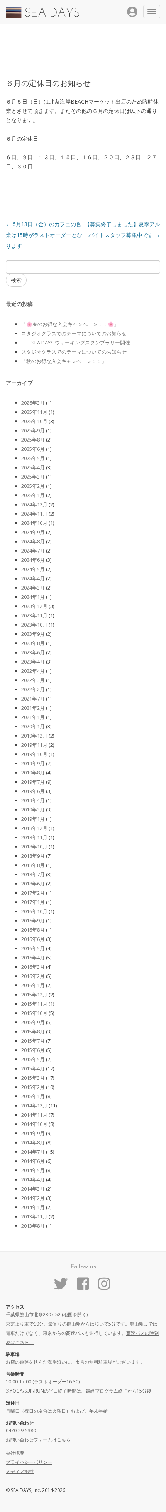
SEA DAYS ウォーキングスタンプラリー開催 (75, 342)
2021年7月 (33, 698)
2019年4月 (33, 800)
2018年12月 (34, 828)
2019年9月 (33, 763)
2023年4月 (33, 661)
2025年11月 (34, 411)
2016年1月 (33, 985)
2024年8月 (33, 541)
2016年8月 (33, 929)
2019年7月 (33, 781)
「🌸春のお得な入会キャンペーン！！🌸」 (70, 324)
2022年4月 (33, 670)
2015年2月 (33, 1087)
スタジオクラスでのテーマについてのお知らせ (74, 333)
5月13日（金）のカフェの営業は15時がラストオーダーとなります (44, 234)
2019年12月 (34, 735)
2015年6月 (33, 1050)
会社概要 (15, 1453)
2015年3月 (33, 1077)
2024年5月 (33, 569)
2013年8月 (33, 1225)
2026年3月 (33, 402)
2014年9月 (33, 1133)
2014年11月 (34, 1114)
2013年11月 (34, 1216)
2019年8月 (33, 772)
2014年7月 (33, 1151)
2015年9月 (33, 1022)
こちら (64, 1439)
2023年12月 (34, 606)
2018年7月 (33, 874)
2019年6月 (33, 791)
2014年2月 (33, 1197)
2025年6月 (33, 448)
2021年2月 (33, 707)
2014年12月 (34, 1105)
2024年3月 (33, 587)
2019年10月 (34, 754)
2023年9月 (33, 633)
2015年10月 (34, 1013)
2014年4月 (33, 1179)
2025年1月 (33, 495)
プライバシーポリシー (29, 1462)
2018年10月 (34, 846)
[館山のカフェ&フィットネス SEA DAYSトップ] (42, 16)
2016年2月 (33, 976)
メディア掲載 (20, 1471)
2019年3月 (33, 809)
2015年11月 (34, 1003)
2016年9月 (33, 920)
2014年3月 (33, 1188)
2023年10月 (34, 624)
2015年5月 (33, 1059)
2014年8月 (33, 1142)
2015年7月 (33, 1040)
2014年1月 (33, 1207)
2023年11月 (34, 615)
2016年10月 (34, 911)
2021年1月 (33, 717)
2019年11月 (34, 744)
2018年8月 (33, 865)
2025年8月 (33, 439)
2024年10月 (34, 522)
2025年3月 (33, 476)
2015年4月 (33, 1068)
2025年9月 (33, 430)
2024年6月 (33, 559)
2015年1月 (33, 1096)
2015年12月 (34, 994)
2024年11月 (34, 513)
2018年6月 (33, 883)
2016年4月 (33, 957)
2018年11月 (34, 837)
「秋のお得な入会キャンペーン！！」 (64, 361)
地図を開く (74, 1314)
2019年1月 (33, 818)
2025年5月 (33, 458)
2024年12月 (34, 504)
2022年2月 (33, 689)
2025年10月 (34, 421)
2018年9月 (33, 855)
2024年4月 (33, 578)
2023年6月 (33, 652)
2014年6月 (33, 1161)
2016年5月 (33, 948)
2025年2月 (33, 485)
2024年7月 (33, 550)
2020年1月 (33, 726)
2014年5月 (33, 1170)
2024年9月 (33, 532)
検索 (16, 280)
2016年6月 (33, 939)
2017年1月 (33, 902)
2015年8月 (33, 1031)
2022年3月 (33, 680)
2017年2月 (33, 892)
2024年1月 (33, 596)
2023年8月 (33, 643)
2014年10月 (34, 1124)
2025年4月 (33, 467)
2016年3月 (33, 966)
